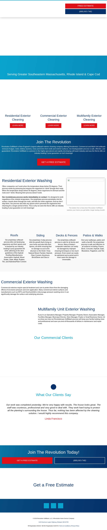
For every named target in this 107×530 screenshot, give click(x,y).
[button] (61, 8)
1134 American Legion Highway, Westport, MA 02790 (54, 522)
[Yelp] (60, 505)
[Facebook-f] (46, 505)
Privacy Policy (75, 526)
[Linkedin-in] (53, 505)
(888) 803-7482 (85, 11)
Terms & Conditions (64, 526)
